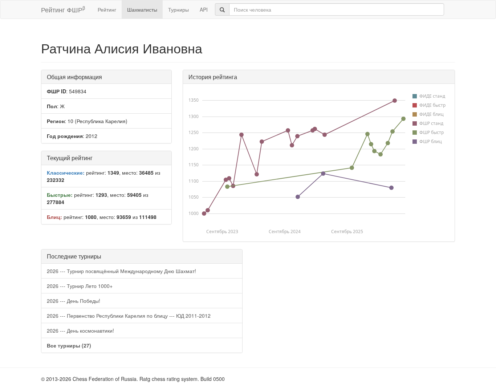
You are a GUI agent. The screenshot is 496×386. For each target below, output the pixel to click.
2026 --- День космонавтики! (80, 330)
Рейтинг (107, 9)
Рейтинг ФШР (63, 9)
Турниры (178, 9)
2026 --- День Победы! (73, 300)
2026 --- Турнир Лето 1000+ (80, 285)
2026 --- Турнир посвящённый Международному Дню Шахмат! (121, 271)
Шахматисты (142, 9)
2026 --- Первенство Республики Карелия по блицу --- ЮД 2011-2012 (129, 315)
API (204, 9)
